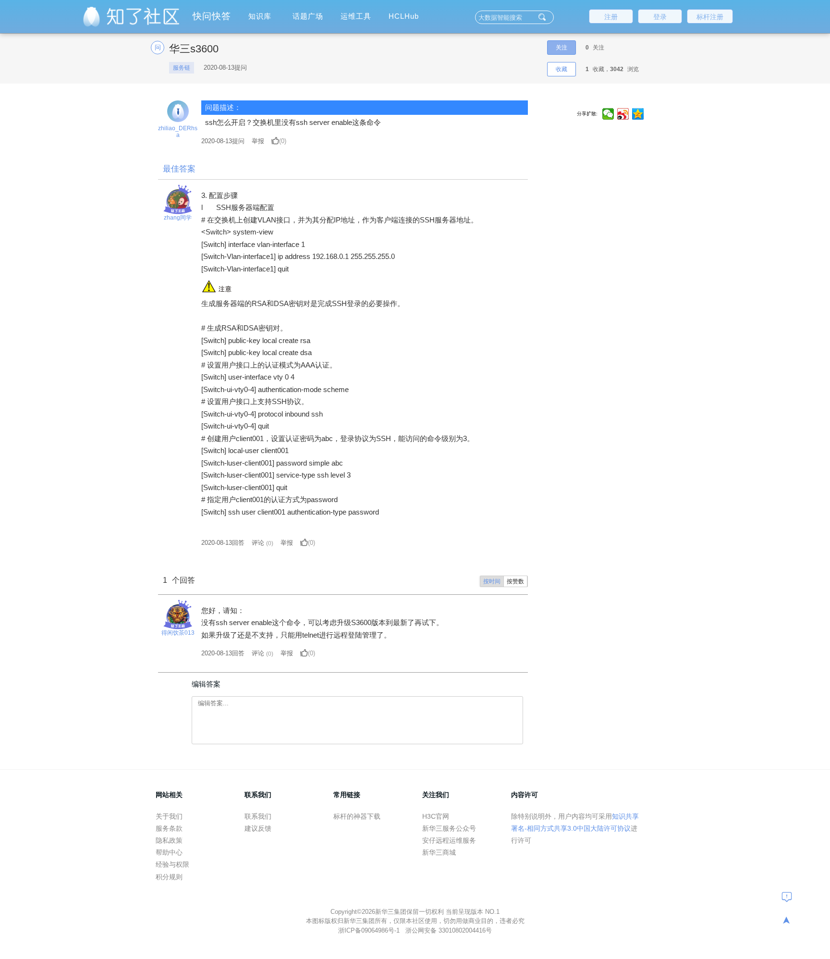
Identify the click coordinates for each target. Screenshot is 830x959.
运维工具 (356, 16)
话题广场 (308, 16)
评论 (258, 542)
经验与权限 (172, 864)
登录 (660, 17)
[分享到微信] (608, 114)
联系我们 (257, 816)
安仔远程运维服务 (449, 840)
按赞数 (515, 581)
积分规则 (169, 877)
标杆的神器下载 (356, 816)
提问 (222, 141)
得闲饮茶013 (178, 632)
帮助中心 (169, 852)
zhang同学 (178, 217)
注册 (611, 17)
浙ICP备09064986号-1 (370, 930)
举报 (258, 141)
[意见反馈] (786, 896)
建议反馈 (257, 828)
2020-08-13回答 (222, 542)
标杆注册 (709, 17)
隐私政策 (169, 840)
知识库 (259, 16)
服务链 (181, 67)
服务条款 (169, 828)
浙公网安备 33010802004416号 (448, 930)
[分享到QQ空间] (638, 114)
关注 (561, 47)
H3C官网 (435, 816)
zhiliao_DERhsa (177, 131)
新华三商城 (439, 852)
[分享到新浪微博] (623, 114)
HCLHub (404, 16)
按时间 (491, 581)
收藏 (561, 69)
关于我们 (169, 816)
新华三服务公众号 (449, 828)
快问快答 (212, 16)
